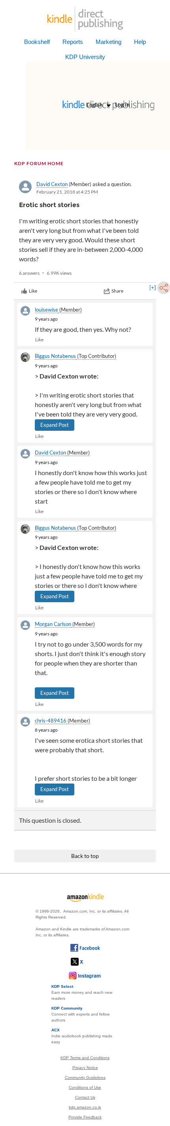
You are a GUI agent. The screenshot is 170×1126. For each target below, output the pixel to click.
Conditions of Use (85, 1087)
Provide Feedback (85, 1117)
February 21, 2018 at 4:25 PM (67, 192)
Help (140, 41)
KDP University (85, 56)
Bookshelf (37, 41)
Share (117, 291)
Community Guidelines (85, 1077)
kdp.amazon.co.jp (85, 1107)
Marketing (108, 41)
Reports (72, 41)
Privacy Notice (85, 1067)
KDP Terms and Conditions (85, 1058)
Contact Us (85, 1097)
